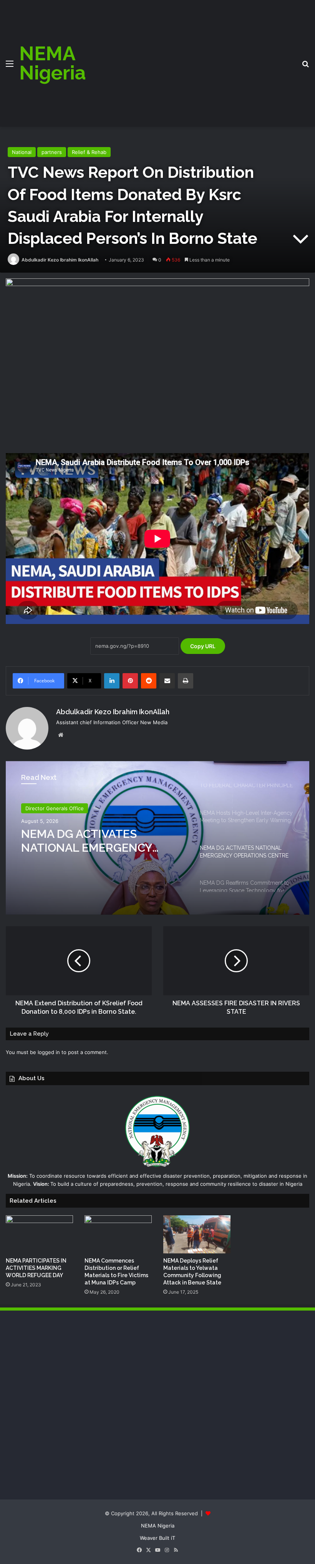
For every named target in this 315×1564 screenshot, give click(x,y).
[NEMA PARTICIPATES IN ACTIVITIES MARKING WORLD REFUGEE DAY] (39, 1234)
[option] (157, 838)
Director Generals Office (54, 808)
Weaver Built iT (157, 1538)
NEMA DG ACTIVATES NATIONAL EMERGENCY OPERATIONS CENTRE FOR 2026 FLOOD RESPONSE (94, 841)
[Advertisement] (198, 57)
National (22, 152)
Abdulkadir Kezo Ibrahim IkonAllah (60, 260)
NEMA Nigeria (157, 1526)
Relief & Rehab (89, 152)
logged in (49, 1052)
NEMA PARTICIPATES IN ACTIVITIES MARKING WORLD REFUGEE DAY (36, 1268)
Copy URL (203, 646)
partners (51, 152)
